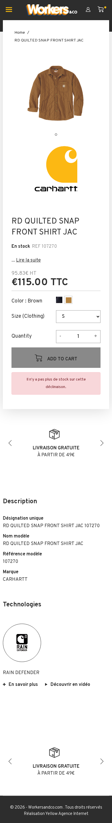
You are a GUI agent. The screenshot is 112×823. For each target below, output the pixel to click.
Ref (36, 246)
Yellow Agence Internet (66, 814)
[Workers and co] (51, 10)
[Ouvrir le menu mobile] (11, 10)
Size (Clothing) (28, 316)
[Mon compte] (92, 10)
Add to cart (61, 359)
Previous (10, 443)
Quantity (21, 336)
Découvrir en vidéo (70, 685)
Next (102, 443)
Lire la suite (28, 260)
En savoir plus (23, 685)
